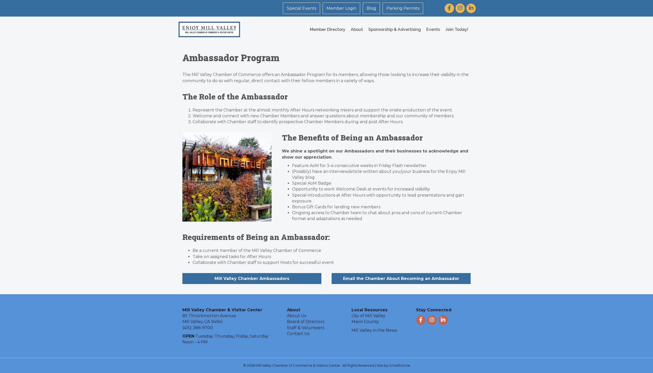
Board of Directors (305, 321)
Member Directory (327, 29)
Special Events (301, 8)
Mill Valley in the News (374, 330)
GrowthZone (399, 365)
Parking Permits (402, 8)
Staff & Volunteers (305, 327)
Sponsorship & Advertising (394, 29)
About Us (296, 315)
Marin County (365, 321)
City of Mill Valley (368, 315)
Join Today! (456, 29)
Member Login (341, 8)
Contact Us (298, 333)
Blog (371, 8)
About (357, 29)
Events (433, 29)
